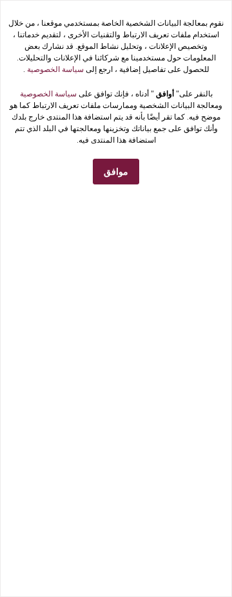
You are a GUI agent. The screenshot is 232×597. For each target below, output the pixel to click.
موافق (116, 172)
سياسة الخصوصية (54, 69)
